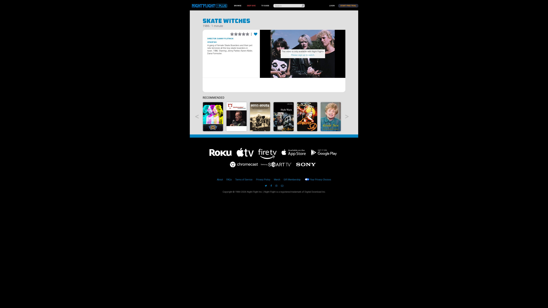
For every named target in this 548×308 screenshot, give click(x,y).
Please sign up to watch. (303, 55)
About (220, 179)
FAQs (229, 179)
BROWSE (237, 6)
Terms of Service (243, 179)
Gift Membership (292, 179)
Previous (197, 116)
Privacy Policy (263, 179)
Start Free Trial (348, 6)
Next (347, 116)
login (332, 6)
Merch (277, 179)
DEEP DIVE (251, 6)
